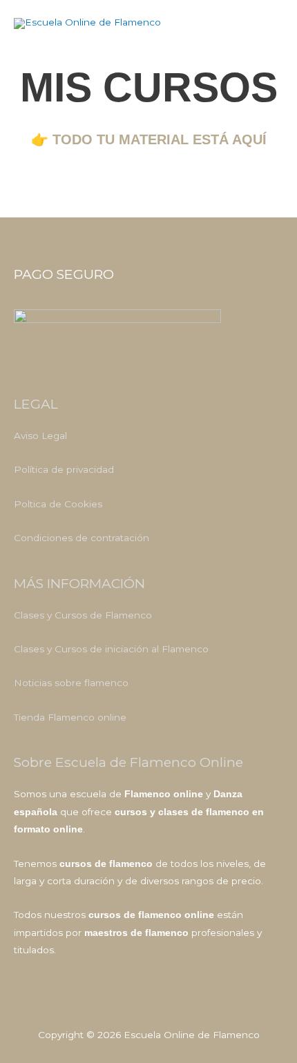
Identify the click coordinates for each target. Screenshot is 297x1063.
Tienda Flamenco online (70, 717)
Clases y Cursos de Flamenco (83, 615)
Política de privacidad (64, 469)
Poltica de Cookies (58, 503)
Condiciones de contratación (81, 537)
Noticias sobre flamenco (71, 682)
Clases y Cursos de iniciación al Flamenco (111, 648)
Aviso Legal (40, 435)
